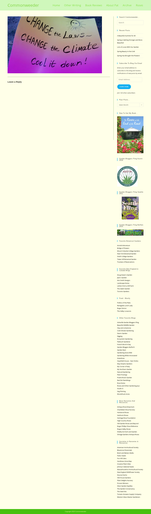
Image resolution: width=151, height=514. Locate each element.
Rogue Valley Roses (124, 429)
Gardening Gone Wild (124, 353)
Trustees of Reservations (125, 262)
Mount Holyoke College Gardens (128, 251)
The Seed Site (121, 491)
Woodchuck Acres (123, 394)
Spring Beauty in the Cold (126, 51)
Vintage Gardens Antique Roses (128, 434)
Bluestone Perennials (124, 450)
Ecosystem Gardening (124, 339)
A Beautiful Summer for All (126, 36)
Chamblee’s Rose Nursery (126, 410)
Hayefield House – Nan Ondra (127, 361)
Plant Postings (122, 375)
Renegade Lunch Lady (125, 305)
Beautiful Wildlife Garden (125, 325)
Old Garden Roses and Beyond (127, 423)
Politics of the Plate (123, 303)
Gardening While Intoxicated (127, 355)
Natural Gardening (123, 372)
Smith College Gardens (125, 256)
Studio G (120, 388)
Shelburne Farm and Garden (127, 432)
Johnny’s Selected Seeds (125, 467)
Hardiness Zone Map (124, 461)
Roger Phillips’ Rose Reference (127, 426)
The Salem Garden (123, 289)
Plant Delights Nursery (125, 480)
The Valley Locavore (124, 311)
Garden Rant (121, 350)
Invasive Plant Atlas (124, 464)
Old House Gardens (124, 478)
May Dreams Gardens (124, 364)
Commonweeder (23, 5)
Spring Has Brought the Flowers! (128, 56)
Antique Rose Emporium (125, 407)
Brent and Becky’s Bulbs (125, 453)
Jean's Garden (122, 278)
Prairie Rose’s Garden (124, 377)
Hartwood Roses (123, 412)
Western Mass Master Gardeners (128, 497)
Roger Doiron (121, 308)
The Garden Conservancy (126, 489)
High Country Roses (124, 421)
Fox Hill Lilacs (121, 458)
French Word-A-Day (124, 344)
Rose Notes (121, 383)
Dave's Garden (122, 333)
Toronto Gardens (123, 291)
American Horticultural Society (127, 447)
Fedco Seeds (121, 456)
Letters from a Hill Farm (125, 286)
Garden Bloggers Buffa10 (125, 347)
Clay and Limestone (124, 328)
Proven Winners (122, 483)
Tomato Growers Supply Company (129, 494)
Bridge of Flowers (123, 248)
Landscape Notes (123, 283)
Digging (119, 336)
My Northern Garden (124, 369)
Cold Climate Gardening (125, 331)
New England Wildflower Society (128, 472)
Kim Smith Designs (123, 280)
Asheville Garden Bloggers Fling (128, 322)
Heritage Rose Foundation (126, 418)
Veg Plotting (121, 391)
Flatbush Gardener (123, 342)
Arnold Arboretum (123, 245)
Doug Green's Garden (124, 275)
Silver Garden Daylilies (124, 486)
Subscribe (124, 87)
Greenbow (120, 358)
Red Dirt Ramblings (123, 380)
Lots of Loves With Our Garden (128, 47)
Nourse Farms (122, 475)
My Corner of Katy (123, 366)
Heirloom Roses (122, 415)
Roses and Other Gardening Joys (128, 386)
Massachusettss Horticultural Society (130, 469)
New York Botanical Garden (126, 254)
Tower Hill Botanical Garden (126, 259)
